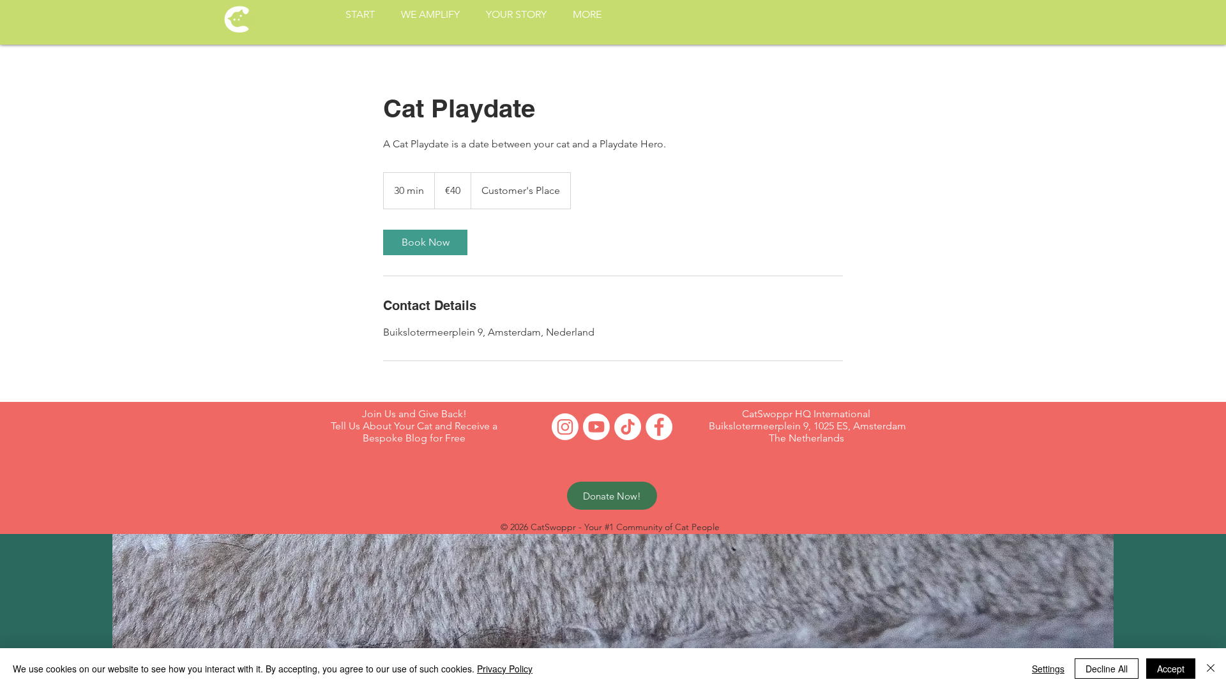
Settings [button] (1048, 668)
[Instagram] (565, 426)
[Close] (1210, 668)
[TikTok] (627, 426)
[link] (425, 242)
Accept (1170, 668)
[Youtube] (596, 426)
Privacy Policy (505, 668)
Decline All (1107, 668)
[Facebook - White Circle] (659, 426)
